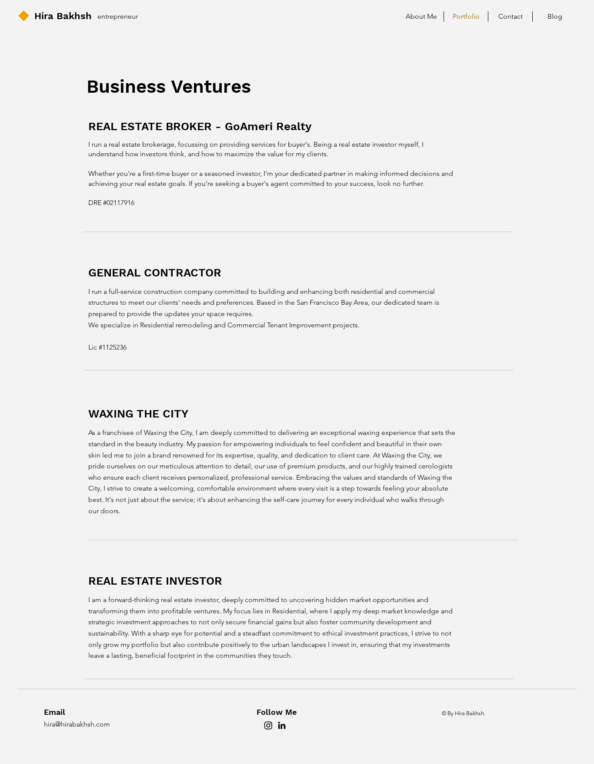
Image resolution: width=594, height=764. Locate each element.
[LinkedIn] (282, 725)
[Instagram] (268, 725)
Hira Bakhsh (63, 15)
